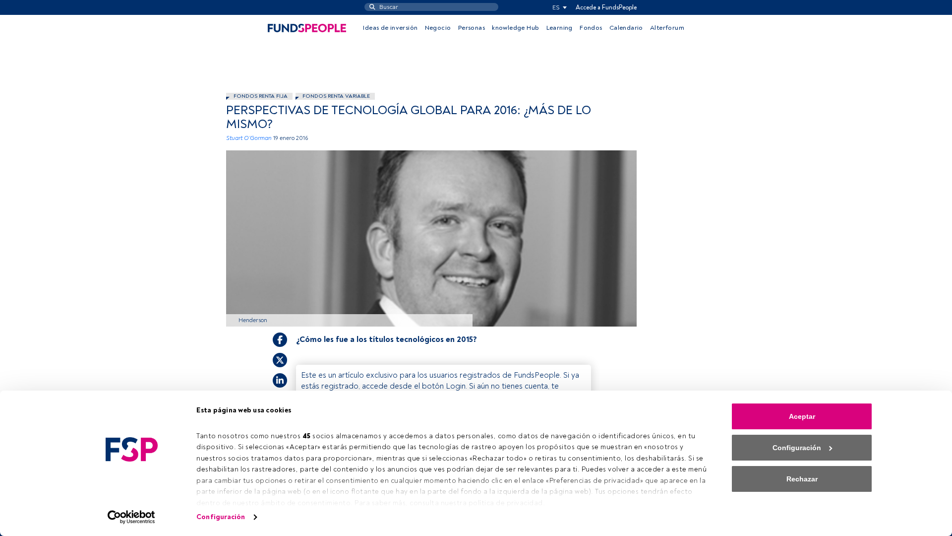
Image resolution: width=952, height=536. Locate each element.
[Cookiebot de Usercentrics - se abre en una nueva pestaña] (131, 517)
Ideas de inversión (390, 28)
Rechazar (802, 479)
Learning (559, 28)
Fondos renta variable (336, 96)
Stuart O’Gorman (249, 138)
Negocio (438, 28)
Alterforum (667, 28)
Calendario (626, 28)
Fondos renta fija (261, 96)
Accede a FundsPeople (606, 7)
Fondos (591, 28)
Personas (471, 28)
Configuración (220, 517)
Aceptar (802, 416)
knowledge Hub (515, 28)
